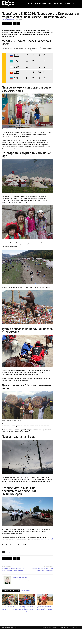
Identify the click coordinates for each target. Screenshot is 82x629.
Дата (50, 3)
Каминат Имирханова (8, 19)
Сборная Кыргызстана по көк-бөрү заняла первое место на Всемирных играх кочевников (44, 608)
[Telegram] (14, 23)
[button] (78, 3)
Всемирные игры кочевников (13, 551)
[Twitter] (7, 23)
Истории (38, 3)
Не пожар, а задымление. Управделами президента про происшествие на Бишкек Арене (10, 608)
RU (73, 3)
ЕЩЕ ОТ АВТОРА (25, 590)
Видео (44, 3)
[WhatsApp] (18, 23)
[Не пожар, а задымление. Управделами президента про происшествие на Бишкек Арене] (10, 599)
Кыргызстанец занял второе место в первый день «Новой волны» (42, 569)
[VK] (10, 23)
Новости (30, 3)
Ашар (69, 3)
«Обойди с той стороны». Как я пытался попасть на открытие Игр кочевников (13, 569)
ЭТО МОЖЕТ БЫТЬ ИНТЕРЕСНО (11, 590)
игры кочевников (26, 551)
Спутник (63, 3)
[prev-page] (3, 614)
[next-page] (5, 614)
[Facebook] (3, 23)
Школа (56, 3)
